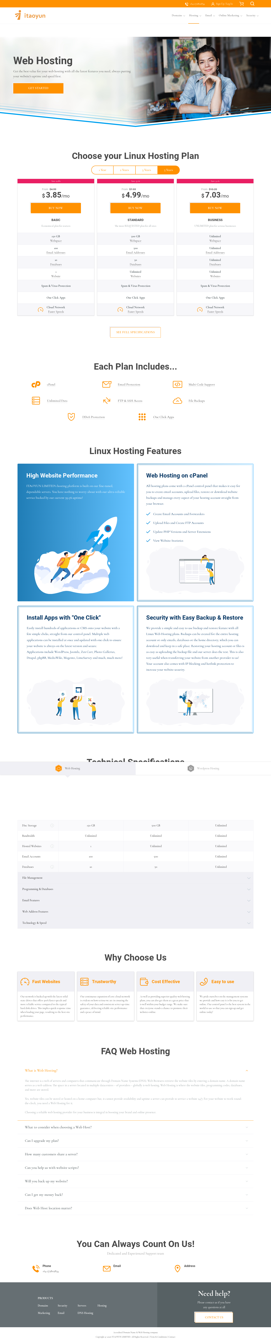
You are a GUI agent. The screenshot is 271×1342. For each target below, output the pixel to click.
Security (62, 1305)
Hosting (102, 1305)
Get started (38, 88)
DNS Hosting (85, 1313)
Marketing (44, 1313)
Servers (82, 1305)
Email (61, 1313)
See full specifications (135, 332)
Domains (43, 1305)
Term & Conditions (158, 1337)
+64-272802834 (197, 3)
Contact (171, 1337)
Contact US (214, 1317)
